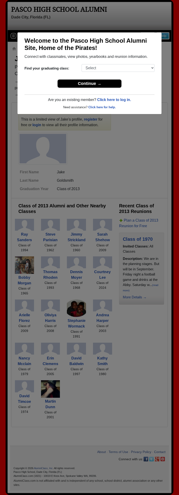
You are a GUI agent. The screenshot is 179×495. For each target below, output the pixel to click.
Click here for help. (102, 107)
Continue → (89, 83)
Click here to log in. (114, 100)
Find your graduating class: (46, 68)
